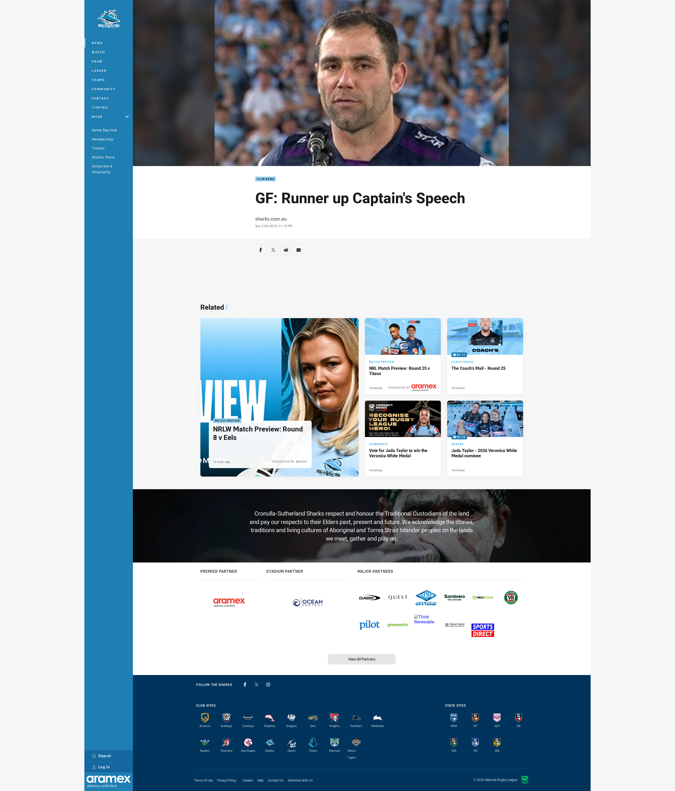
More (97, 117)
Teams (98, 80)
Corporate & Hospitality (102, 169)
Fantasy (100, 98)
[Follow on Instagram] (268, 684)
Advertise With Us (300, 780)
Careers (248, 780)
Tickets (98, 148)
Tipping (100, 107)
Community (104, 89)
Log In (104, 766)
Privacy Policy (226, 780)
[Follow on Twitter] (256, 684)
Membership (102, 139)
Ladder (99, 70)
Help (260, 780)
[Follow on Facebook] (245, 684)
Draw (97, 61)
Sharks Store (103, 157)
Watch (98, 52)
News (97, 43)
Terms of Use (203, 780)
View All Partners (361, 659)
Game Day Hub (104, 130)
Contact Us (275, 780)
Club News (265, 179)
